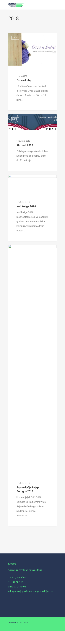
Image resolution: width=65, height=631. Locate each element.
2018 (15, 38)
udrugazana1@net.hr (43, 591)
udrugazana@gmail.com (20, 591)
